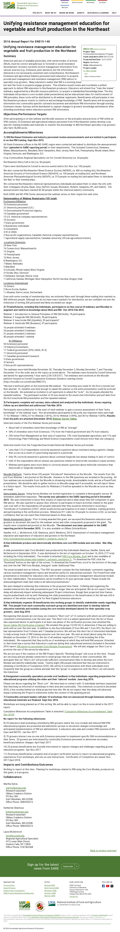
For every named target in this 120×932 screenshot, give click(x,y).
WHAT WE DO (50, 13)
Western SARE (49, 896)
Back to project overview (103, 850)
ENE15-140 (94, 49)
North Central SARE (51, 888)
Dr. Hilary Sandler (89, 71)
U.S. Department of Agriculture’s (39, 917)
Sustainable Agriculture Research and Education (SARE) (41, 915)
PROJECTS (37, 13)
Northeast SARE (50, 891)
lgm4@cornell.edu (15, 835)
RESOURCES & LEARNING (98, 13)
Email (86, 73)
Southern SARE (50, 893)
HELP (114, 13)
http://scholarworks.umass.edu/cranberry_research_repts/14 (35, 538)
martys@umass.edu (16, 787)
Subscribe (68, 866)
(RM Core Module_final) (74, 556)
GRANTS (80, 13)
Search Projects (9, 888)
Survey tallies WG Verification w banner (24, 625)
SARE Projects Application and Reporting (19, 893)
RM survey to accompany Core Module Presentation (44, 646)
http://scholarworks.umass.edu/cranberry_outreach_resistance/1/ (38, 559)
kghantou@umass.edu (17, 811)
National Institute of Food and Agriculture (64, 917)
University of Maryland (99, 915)
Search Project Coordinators (14, 891)
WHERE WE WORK (66, 13)
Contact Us (73, 896)
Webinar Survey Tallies (65, 418)
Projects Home (9, 885)
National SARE (49, 885)
